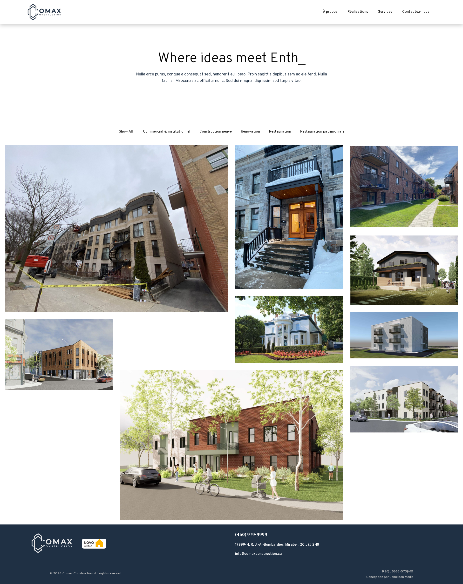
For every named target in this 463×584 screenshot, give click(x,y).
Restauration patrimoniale (322, 131)
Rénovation (250, 131)
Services (385, 12)
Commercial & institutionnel (166, 131)
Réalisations (357, 12)
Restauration (280, 131)
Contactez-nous (415, 12)
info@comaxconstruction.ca (258, 554)
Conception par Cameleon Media (389, 577)
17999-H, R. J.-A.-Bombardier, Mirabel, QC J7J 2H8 (277, 545)
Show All (126, 131)
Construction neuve (215, 131)
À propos (330, 12)
